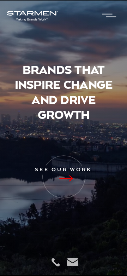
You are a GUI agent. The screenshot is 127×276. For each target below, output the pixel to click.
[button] (109, 16)
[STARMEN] (48, 16)
